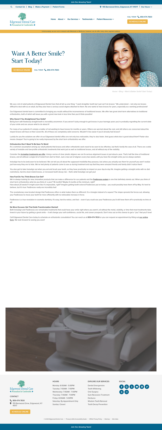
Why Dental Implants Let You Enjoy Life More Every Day (129, 289)
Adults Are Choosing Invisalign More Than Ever (33, 289)
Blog (30, 7)
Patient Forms (58, 7)
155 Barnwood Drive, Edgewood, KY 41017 (120, 7)
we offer (41, 154)
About (60, 19)
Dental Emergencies (96, 385)
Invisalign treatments (29, 154)
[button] (121, 386)
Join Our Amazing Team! (81, 2)
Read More (16, 295)
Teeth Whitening (94, 388)
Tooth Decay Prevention (97, 404)
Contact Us (20, 7)
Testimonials (87, 19)
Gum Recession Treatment (98, 395)
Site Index (115, 419)
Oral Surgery (93, 391)
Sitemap (107, 419)
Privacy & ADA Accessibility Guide (76, 419)
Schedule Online (137, 21)
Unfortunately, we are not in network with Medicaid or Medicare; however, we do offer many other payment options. (81, 31)
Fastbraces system (100, 179)
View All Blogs (81, 305)
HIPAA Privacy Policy (95, 419)
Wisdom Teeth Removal (97, 401)
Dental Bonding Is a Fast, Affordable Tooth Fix (81, 289)
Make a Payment (42, 7)
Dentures (91, 398)
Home (53, 19)
